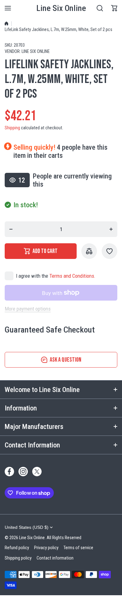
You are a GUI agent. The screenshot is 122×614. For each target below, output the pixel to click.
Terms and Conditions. (72, 276)
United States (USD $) (26, 527)
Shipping (12, 128)
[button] (114, 8)
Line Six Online (36, 51)
